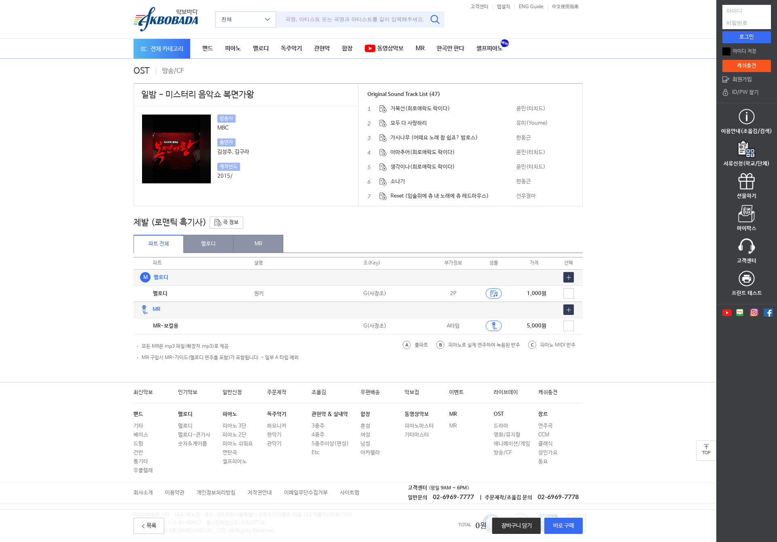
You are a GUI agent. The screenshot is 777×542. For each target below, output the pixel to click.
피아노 (233, 48)
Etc (315, 453)
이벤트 (456, 392)
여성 (365, 435)
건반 (138, 453)
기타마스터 (417, 435)
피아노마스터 (419, 426)
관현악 (322, 48)
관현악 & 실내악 (330, 414)
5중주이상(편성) (330, 444)
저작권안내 (260, 493)
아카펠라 (370, 453)
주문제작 (277, 392)
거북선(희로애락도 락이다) (420, 109)
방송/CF (503, 453)
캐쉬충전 (548, 392)
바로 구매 (563, 526)
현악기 (274, 435)
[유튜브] (726, 312)
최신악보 (143, 392)
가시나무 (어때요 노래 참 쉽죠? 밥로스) (434, 138)
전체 (226, 19)
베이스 (141, 435)
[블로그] (740, 312)
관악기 (274, 444)
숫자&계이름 (192, 444)
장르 (543, 414)
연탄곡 (230, 453)
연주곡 (545, 426)
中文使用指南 (565, 7)
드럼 (138, 444)
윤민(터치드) (531, 109)
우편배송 (370, 392)
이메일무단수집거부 (306, 493)
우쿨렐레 (143, 471)
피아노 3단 (234, 426)
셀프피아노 (489, 48)
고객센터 (479, 7)
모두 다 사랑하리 (409, 123)
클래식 (545, 444)
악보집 (412, 392)
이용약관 (175, 493)
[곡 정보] (383, 109)
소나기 (398, 182)
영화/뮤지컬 (507, 435)
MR (420, 48)
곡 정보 (230, 222)
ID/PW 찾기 (745, 92)
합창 (347, 48)
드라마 (501, 426)
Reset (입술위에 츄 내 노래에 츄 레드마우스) (440, 196)
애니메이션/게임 (512, 444)
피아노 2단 (234, 435)
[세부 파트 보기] (568, 277)
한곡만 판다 (450, 48)
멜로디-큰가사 (194, 435)
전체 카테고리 (167, 48)
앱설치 (503, 7)
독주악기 (291, 48)
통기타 (141, 462)
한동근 (523, 138)
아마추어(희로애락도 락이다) (423, 152)
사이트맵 (349, 493)
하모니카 (277, 426)
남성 (365, 444)
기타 (138, 426)
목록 (151, 526)
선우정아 (526, 196)
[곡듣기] (494, 326)
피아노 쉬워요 (238, 444)
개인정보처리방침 (216, 493)
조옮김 (319, 392)
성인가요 (548, 453)
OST (499, 414)
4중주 (318, 435)
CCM (543, 435)
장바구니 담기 (516, 526)
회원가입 (742, 80)
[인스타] (754, 312)
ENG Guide (531, 7)
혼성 (365, 426)
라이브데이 (506, 392)
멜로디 (261, 48)
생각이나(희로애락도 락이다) (423, 167)
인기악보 (187, 392)
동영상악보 (389, 48)
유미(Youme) (532, 123)
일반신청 (232, 392)
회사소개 (143, 493)
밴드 (207, 48)
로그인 (746, 37)
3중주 (318, 426)
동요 (543, 462)
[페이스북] (768, 312)
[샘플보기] (494, 293)
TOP (706, 453)
